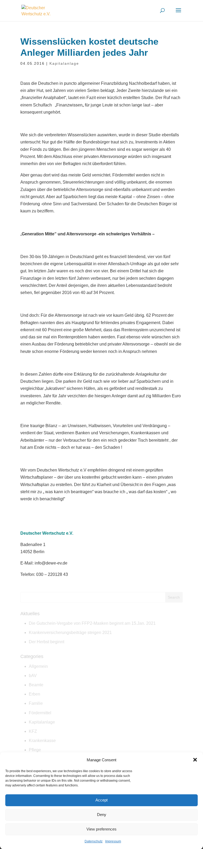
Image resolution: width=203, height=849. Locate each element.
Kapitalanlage (64, 63)
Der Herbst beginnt (46, 642)
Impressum (113, 841)
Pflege (35, 750)
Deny (101, 814)
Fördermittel (40, 713)
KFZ (33, 731)
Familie (36, 703)
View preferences (101, 829)
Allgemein (38, 666)
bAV (33, 675)
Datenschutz (94, 841)
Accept (101, 800)
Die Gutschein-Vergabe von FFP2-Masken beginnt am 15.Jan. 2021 (92, 623)
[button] (195, 759)
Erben (34, 694)
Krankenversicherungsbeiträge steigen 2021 (70, 632)
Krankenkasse (42, 740)
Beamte (36, 685)
